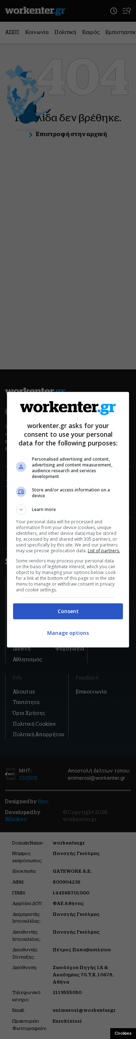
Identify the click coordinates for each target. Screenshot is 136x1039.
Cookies (123, 1033)
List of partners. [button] (104, 551)
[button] (68, 509)
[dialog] (68, 520)
